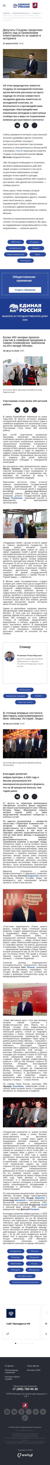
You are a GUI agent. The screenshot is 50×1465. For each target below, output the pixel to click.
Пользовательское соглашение (25, 1433)
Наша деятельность (21, 13)
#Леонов (34, 1251)
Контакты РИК (33, 1370)
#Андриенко (15, 1251)
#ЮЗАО (38, 696)
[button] (15, 1343)
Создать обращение (25, 290)
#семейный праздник (15, 696)
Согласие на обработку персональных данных (25, 1442)
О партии (9, 1366)
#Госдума (34, 242)
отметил (19, 151)
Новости (36, 13)
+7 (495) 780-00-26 (25, 1389)
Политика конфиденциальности (25, 1436)
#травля (35, 248)
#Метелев (15, 242)
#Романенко (25, 690)
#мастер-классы (25, 702)
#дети (37, 254)
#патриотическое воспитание (25, 1282)
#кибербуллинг (15, 248)
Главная (6, 13)
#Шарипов (34, 1257)
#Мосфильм (34, 1270)
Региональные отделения (11, 1371)
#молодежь (26, 261)
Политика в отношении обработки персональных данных (25, 1439)
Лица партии (33, 1366)
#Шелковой (16, 1264)
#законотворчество (15, 254)
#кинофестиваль (25, 1276)
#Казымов (15, 1257)
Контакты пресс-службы (12, 1378)
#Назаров (15, 1270)
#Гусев (34, 1264)
